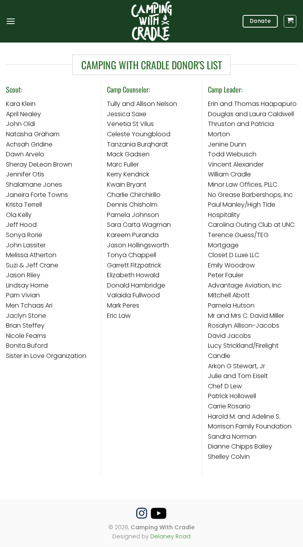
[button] (10, 21)
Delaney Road (170, 536)
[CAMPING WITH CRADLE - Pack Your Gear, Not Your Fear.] (151, 21)
